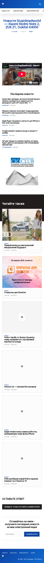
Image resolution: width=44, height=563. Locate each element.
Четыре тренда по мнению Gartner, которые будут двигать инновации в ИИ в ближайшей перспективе (20, 143)
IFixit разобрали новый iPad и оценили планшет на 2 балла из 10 (21, 480)
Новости (5, 125)
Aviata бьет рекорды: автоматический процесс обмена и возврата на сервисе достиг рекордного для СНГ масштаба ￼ (21, 101)
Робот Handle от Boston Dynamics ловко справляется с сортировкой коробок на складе (19, 339)
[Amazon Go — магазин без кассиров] (22, 366)
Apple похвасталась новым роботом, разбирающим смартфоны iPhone (20, 433)
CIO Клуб (14, 31)
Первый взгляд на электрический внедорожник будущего (19, 246)
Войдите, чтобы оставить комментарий (22, 507)
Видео (31, 31)
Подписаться (32, 534)
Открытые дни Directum (15, 292)
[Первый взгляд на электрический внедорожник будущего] (22, 225)
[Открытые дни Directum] (22, 272)
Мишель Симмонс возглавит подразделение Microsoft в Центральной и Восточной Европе (21, 112)
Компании (5, 105)
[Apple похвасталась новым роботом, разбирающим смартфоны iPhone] (22, 411)
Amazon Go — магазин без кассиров (20, 387)
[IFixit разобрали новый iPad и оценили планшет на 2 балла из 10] (22, 458)
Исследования (6, 147)
